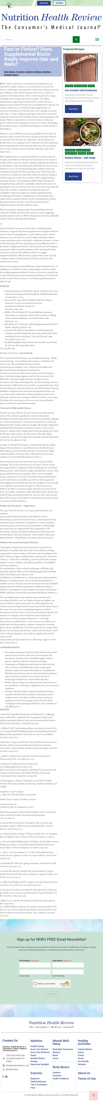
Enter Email (24, 976)
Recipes (91, 86)
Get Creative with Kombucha (81, 90)
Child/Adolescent (38, 1081)
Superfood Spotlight (40, 1064)
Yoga (33, 1087)
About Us (84, 1073)
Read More (73, 109)
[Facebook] (6, 1076)
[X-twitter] (3, 1076)
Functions (20, 72)
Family (81, 1055)
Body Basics (9, 72)
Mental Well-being (61, 1042)
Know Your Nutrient (39, 1049)
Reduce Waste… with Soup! (80, 157)
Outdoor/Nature (85, 1049)
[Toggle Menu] (97, 39)
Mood (55, 1055)
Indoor (81, 1052)
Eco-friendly (70, 150)
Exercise (36, 1073)
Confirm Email (58, 976)
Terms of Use (87, 1078)
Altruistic (82, 1064)
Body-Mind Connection (63, 1049)
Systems (57, 1072)
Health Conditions (34, 72)
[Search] (76, 39)
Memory (56, 1052)
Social (55, 1058)
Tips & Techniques (39, 1084)
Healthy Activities (83, 150)
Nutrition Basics (11, 75)
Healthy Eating (71, 153)
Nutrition (47, 72)
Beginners (35, 1078)
